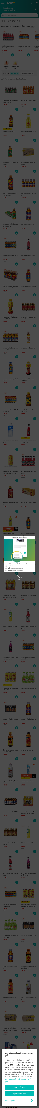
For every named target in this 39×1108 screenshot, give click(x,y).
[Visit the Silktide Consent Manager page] (31, 1100)
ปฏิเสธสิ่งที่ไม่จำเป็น (19, 1093)
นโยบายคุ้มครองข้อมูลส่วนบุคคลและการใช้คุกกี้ (18, 1080)
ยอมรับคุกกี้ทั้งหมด (19, 1087)
